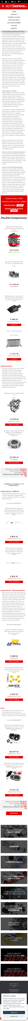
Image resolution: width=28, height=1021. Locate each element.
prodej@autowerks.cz (14, 989)
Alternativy (14, 324)
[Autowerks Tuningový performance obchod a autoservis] (16, 6)
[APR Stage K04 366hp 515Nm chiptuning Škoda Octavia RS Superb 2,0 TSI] (14, 239)
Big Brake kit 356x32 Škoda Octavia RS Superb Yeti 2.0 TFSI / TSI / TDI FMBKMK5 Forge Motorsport (14, 765)
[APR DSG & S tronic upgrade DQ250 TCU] (14, 405)
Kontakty (14, 28)
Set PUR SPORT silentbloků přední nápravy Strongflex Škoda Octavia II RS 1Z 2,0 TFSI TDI (14, 669)
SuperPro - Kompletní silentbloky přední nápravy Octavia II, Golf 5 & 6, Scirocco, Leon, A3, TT (14, 631)
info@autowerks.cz (14, 993)
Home (14, 11)
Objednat (14, 813)
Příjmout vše (14, 1012)
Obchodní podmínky (14, 23)
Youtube (14, 25)
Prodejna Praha (14, 20)
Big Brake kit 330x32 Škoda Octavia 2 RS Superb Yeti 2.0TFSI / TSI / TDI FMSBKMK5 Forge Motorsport (14, 727)
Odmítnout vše (14, 1016)
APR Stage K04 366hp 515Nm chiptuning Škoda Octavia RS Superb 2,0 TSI (14, 228)
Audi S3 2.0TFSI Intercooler (14, 331)
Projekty (14, 14)
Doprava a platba (14, 17)
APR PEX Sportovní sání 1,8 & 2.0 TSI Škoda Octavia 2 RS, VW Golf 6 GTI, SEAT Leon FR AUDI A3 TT (14, 297)
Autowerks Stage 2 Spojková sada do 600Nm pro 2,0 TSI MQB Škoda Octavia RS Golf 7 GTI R (14, 432)
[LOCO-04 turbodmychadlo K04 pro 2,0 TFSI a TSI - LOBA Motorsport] (14, 274)
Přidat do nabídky (14, 424)
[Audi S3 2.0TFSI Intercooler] (14, 343)
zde (8, 1008)
